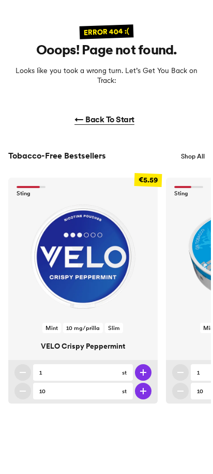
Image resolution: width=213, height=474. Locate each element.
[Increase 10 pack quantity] (143, 391)
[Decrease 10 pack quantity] (22, 391)
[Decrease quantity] (22, 372)
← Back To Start (104, 119)
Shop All (193, 156)
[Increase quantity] (143, 372)
